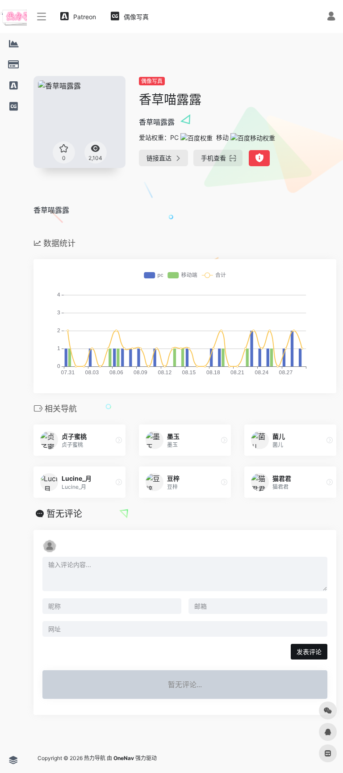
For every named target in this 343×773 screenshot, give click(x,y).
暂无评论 (64, 513)
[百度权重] (196, 137)
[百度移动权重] (252, 137)
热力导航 (94, 758)
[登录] (331, 17)
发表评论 (309, 651)
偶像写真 (152, 81)
